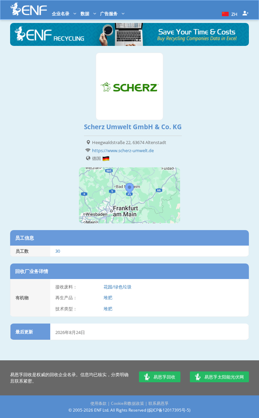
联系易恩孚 (158, 403)
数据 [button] (85, 13)
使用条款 (98, 403)
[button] (228, 13)
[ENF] (28, 9)
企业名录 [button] (61, 13)
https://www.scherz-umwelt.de (123, 150)
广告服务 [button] (109, 13)
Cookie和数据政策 (127, 403)
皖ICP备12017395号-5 (168, 410)
